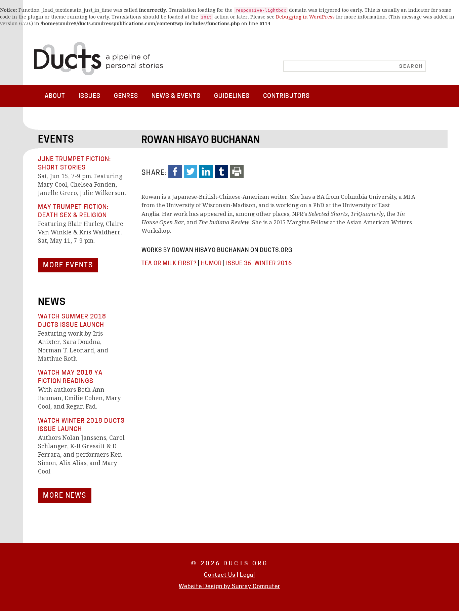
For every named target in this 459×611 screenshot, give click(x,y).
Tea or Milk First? (169, 263)
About (55, 96)
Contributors (286, 96)
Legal (247, 575)
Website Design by (205, 586)
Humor (211, 263)
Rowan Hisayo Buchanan (200, 140)
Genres (126, 96)
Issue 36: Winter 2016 (259, 263)
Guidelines (232, 96)
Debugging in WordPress (305, 17)
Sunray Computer (256, 586)
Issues (89, 96)
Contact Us (220, 575)
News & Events (176, 96)
